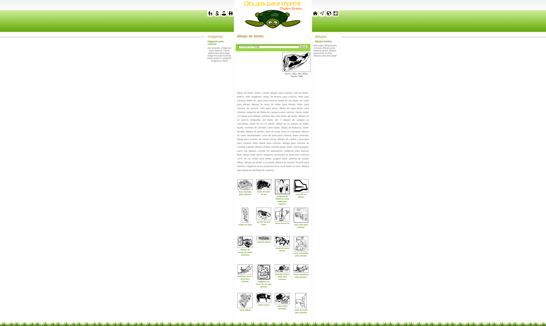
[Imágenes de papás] (224, 16)
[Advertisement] (257, 70)
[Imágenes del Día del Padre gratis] (210, 16)
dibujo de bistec (250, 36)
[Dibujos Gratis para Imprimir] (315, 16)
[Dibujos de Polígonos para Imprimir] (336, 16)
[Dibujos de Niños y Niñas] (231, 16)
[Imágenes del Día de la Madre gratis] (217, 16)
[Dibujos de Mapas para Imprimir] (329, 16)
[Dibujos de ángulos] (322, 16)
